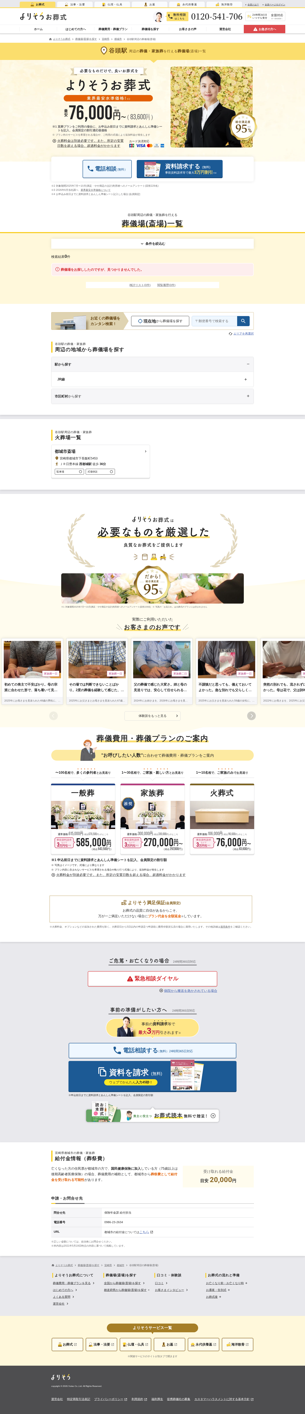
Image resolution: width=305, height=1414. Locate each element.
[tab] (37, 4)
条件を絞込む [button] (155, 243)
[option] (74, 1282)
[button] (88, 143)
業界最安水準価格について (96, 190)
